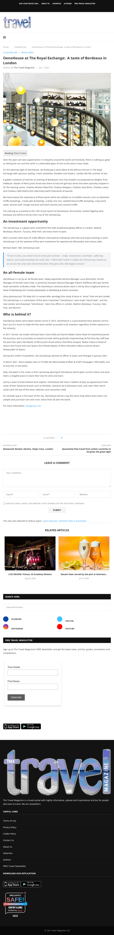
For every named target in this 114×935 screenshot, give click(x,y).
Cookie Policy (9, 833)
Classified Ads (20, 47)
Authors (68, 3)
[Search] (109, 37)
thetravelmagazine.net (15, 904)
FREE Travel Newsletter (84, 3)
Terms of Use (9, 820)
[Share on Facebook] (65, 437)
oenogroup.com (33, 405)
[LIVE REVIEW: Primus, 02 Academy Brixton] (30, 553)
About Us (45, 3)
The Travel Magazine (24, 67)
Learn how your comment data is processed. (64, 520)
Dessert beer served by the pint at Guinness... (84, 574)
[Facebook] (52, 8)
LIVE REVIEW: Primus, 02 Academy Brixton (30, 574)
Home (6, 47)
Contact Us (8, 840)
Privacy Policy (9, 827)
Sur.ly (20, 910)
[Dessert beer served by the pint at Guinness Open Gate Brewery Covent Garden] (83, 553)
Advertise (56, 3)
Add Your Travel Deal (29, 3)
